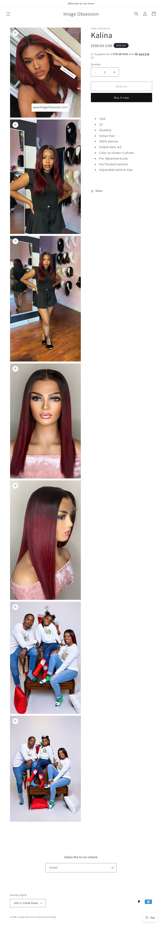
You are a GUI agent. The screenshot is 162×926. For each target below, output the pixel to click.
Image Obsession (27, 917)
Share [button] (99, 190)
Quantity (96, 64)
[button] (8, 13)
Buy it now (121, 97)
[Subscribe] (112, 867)
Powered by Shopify (46, 917)
